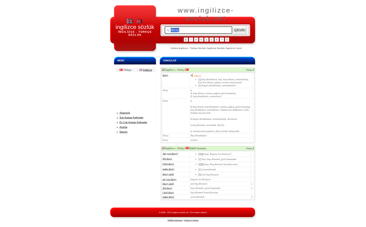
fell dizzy (167, 158)
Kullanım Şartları (191, 220)
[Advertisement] (135, 91)
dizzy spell (168, 174)
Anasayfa (125, 112)
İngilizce (147, 70)
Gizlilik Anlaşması (175, 220)
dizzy (165, 75)
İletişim (124, 131)
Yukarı (249, 70)
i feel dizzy (168, 192)
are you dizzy (170, 179)
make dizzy (168, 169)
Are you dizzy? (170, 153)
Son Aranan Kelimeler (131, 117)
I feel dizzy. (168, 163)
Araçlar (123, 127)
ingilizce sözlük (135, 27)
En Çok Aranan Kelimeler (133, 122)
